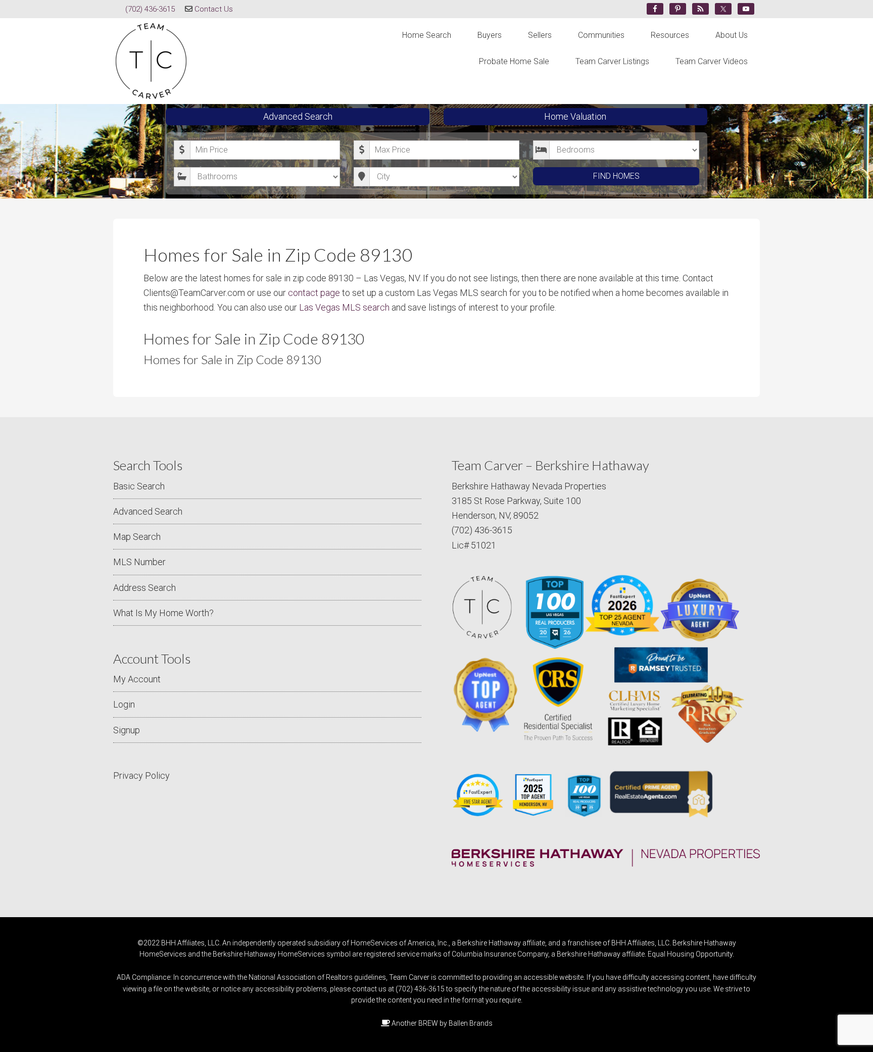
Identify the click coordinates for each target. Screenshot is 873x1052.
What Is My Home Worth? (163, 613)
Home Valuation (575, 116)
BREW (428, 1023)
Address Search (144, 587)
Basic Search (139, 486)
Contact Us (214, 9)
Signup (126, 730)
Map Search (137, 536)
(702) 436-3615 (150, 9)
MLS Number (139, 562)
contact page (314, 292)
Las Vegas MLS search (344, 307)
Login (124, 704)
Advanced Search (297, 116)
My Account (137, 679)
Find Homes (616, 176)
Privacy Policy (141, 775)
